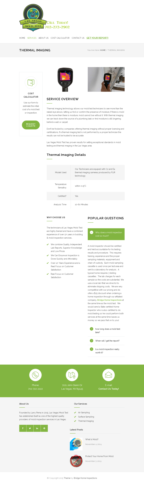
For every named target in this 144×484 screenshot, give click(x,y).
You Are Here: (93, 50)
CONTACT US (78, 38)
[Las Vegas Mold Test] (44, 18)
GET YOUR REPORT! (97, 38)
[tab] (106, 234)
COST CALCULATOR (60, 38)
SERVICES (31, 38)
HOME (22, 38)
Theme (67, 478)
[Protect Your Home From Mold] (76, 461)
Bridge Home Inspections (109, 300)
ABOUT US (43, 38)
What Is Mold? (91, 439)
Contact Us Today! (108, 389)
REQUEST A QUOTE (31, 125)
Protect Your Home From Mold (99, 456)
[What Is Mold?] (76, 444)
